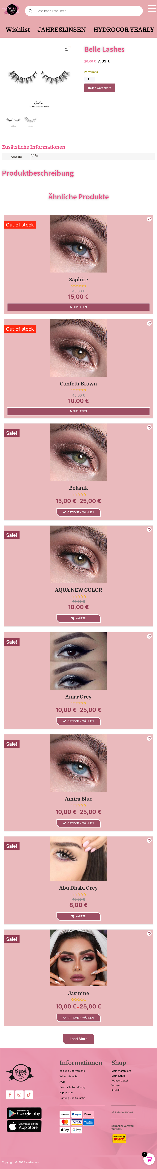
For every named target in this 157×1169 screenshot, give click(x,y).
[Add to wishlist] (149, 219)
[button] (66, 49)
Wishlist (18, 29)
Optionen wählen (80, 512)
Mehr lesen (78, 307)
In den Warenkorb (99, 88)
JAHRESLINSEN (62, 29)
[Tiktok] (29, 1094)
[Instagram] (19, 1094)
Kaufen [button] (80, 618)
